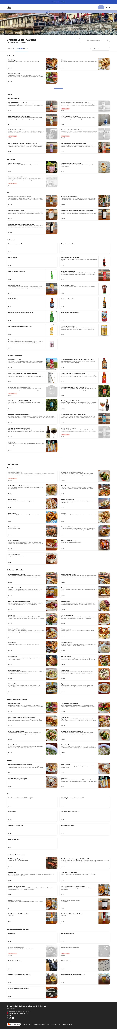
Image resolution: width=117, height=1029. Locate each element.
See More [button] (63, 2)
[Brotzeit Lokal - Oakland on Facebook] (8, 1018)
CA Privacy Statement (53, 1024)
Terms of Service (27, 1024)
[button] (11, 49)
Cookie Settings (67, 1024)
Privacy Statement (39, 1024)
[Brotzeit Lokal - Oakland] (9, 7)
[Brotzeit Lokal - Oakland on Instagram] (13, 1018)
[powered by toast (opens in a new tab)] (14, 1024)
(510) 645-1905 (11, 1009)
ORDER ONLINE (55, 2)
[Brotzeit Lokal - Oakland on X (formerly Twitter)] (10, 1018)
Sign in (108, 7)
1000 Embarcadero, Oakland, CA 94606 (18, 1011)
